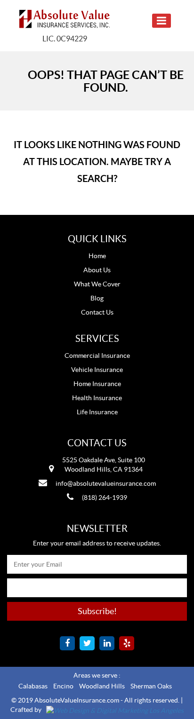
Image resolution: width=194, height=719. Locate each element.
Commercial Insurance (97, 355)
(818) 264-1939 (104, 497)
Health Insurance (97, 398)
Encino (63, 686)
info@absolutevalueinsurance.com (106, 483)
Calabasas (33, 686)
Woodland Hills (102, 686)
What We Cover (97, 284)
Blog (97, 298)
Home (97, 256)
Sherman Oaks (151, 686)
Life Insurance (97, 412)
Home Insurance (97, 383)
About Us (97, 270)
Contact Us (97, 312)
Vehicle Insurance (97, 369)
